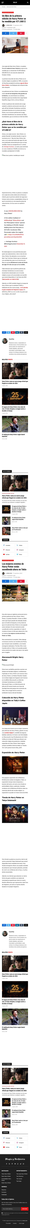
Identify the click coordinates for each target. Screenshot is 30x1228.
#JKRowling (7, 220)
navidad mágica (8, 732)
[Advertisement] (13, 60)
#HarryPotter (17, 220)
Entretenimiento (21, 1170)
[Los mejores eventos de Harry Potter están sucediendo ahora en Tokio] (15, 593)
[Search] (27, 2)
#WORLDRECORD (14, 211)
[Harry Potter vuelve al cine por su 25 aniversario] (6, 531)
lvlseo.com (24, 1220)
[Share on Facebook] (5, 33)
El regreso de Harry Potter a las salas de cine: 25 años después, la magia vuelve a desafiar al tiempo (13, 409)
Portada (3, 6)
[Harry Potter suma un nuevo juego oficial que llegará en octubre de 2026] (15, 371)
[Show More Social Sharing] (26, 33)
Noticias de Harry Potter (11, 6)
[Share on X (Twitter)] (13, 33)
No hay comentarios (7, 29)
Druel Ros (9, 25)
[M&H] (15, 2)
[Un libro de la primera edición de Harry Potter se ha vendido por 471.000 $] (15, 45)
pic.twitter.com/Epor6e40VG (13, 237)
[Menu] (3, 2)
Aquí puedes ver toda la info (10, 279)
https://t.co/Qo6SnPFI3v (16, 234)
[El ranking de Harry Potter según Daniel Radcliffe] (15, 424)
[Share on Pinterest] (21, 33)
